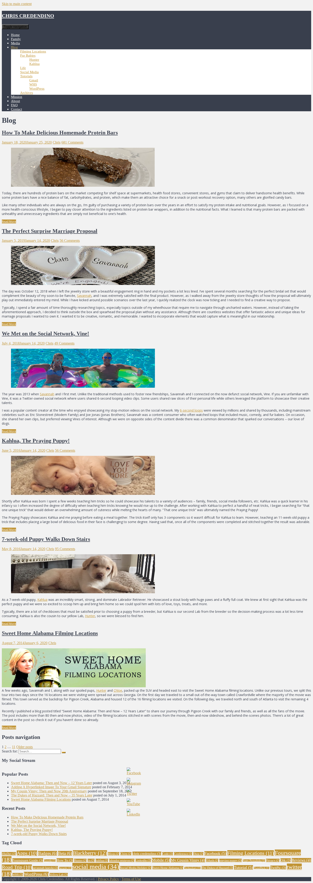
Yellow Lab (58, 874)
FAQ (14, 105)
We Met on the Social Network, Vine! (45, 334)
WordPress (36, 88)
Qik (285, 860)
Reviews (301, 860)
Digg (198, 853)
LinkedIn (143, 860)
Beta (65, 853)
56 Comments (70, 240)
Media (15, 43)
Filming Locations (33, 51)
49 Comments (64, 343)
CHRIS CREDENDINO (28, 16)
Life (23, 68)
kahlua (102, 860)
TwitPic (278, 867)
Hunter (34, 59)
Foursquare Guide (27, 860)
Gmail (33, 80)
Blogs (113, 853)
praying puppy (230, 860)
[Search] (64, 752)
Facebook (215, 853)
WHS (33, 84)
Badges (47, 853)
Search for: (10, 751)
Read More (9, 221)
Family (16, 39)
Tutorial (243, 867)
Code (167, 853)
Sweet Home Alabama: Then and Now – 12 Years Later (51, 783)
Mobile (161, 860)
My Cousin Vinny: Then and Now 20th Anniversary (49, 791)
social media (95, 866)
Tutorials (26, 76)
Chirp (126, 853)
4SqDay (9, 853)
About (15, 101)
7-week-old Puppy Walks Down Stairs (46, 539)
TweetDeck (261, 868)
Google (50, 860)
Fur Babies (28, 55)
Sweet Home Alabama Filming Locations (50, 633)
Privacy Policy (108, 879)
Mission (16, 97)
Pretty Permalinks (254, 860)
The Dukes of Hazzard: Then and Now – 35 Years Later (51, 795)
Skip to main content (17, 4)
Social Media (29, 72)
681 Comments (72, 142)
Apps (27, 853)
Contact (16, 109)
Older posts (24, 747)
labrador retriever (122, 860)
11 (13, 747)
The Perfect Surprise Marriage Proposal (49, 231)
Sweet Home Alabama (167, 867)
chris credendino (146, 853)
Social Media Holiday (135, 867)
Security (65, 868)
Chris (56, 142)
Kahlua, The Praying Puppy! (36, 441)
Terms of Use (131, 879)
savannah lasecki (45, 867)
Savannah (84, 295)
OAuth (212, 860)
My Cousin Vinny (188, 860)
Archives (26, 93)
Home (15, 35)
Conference (183, 853)
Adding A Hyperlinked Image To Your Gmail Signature (51, 787)
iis (91, 860)
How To (65, 860)
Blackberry (90, 853)
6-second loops (191, 410)
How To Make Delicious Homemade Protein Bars (60, 133)
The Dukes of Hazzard (217, 867)
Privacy (273, 860)
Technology (192, 868)
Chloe (118, 690)
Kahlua (34, 64)
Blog (14, 47)
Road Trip (17, 867)
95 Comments (65, 549)
